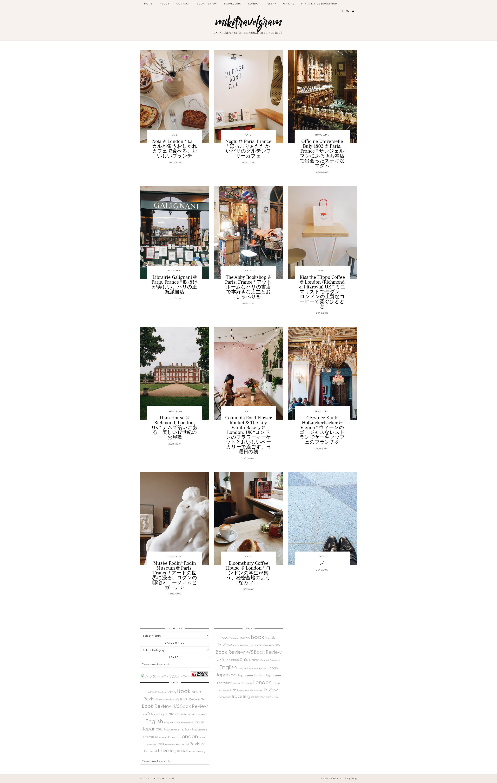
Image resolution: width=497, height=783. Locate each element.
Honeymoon (187, 722)
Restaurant (182, 744)
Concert (191, 714)
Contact (183, 3)
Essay (272, 3)
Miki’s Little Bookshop (319, 3)
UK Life (288, 3)
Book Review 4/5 (160, 706)
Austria (161, 692)
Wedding (200, 751)
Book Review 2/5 (169, 699)
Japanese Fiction (177, 729)
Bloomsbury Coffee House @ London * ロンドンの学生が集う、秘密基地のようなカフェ (248, 573)
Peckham (170, 744)
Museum (150, 744)
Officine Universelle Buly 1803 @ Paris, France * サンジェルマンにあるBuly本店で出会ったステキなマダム (322, 153)
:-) (322, 563)
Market (202, 737)
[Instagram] (342, 11)
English (154, 721)
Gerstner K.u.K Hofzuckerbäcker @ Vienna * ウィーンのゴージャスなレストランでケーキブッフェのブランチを (322, 430)
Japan (199, 722)
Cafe (175, 135)
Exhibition (175, 722)
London (254, 3)
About (164, 3)
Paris (160, 744)
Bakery (171, 692)
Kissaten (163, 737)
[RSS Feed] (347, 11)
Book (184, 690)
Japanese (152, 728)
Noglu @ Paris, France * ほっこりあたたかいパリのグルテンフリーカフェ (248, 148)
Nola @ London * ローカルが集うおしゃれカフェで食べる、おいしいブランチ (174, 148)
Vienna (190, 751)
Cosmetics (201, 714)
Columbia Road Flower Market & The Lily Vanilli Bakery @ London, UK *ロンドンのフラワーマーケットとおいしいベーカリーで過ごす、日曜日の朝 (248, 435)
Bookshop (174, 270)
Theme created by (339, 778)
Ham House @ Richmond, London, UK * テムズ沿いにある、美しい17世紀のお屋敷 (174, 427)
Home (148, 3)
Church (180, 714)
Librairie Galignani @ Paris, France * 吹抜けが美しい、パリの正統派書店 (174, 284)
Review (196, 743)
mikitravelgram (248, 21)
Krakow (173, 737)
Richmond (150, 751)
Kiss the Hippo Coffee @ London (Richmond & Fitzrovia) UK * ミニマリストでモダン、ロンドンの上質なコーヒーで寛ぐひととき (322, 291)
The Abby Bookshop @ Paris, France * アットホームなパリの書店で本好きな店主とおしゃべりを (248, 287)
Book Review (207, 3)
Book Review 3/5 (193, 699)
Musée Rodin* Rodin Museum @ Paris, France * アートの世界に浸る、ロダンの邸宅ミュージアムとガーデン (174, 575)
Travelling (232, 3)
